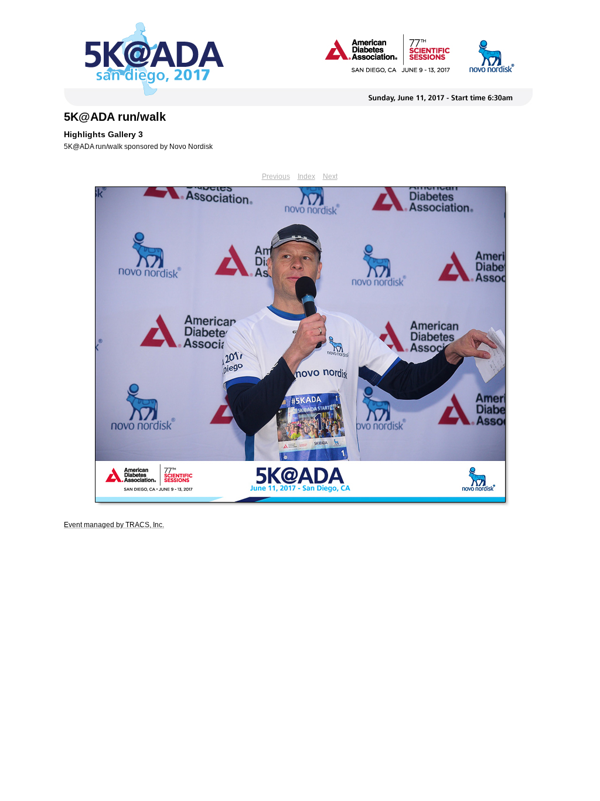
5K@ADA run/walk (115, 116)
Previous (276, 176)
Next (330, 176)
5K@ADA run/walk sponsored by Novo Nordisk (138, 146)
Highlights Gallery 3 (103, 134)
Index (306, 176)
